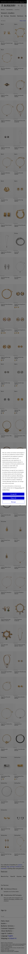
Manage (13, 502)
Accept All (13, 494)
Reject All (13, 498)
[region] (13, 477)
